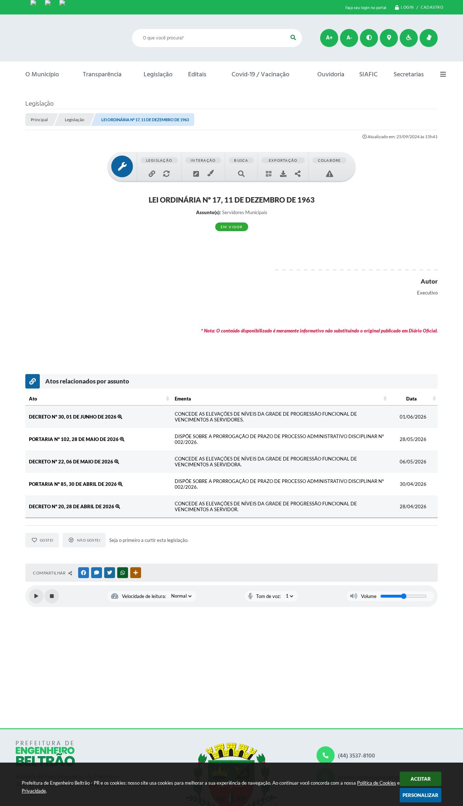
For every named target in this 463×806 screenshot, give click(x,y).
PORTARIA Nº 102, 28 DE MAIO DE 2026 (74, 439)
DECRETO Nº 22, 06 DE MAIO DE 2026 (71, 461)
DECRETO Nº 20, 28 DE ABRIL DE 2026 (72, 506)
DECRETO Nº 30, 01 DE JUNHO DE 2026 (73, 417)
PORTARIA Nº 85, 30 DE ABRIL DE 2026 (73, 484)
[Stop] (51, 596)
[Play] (36, 596)
